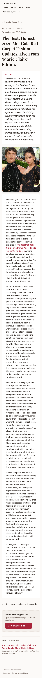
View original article (18, 625)
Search (13, 8)
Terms (27, 8)
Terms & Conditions (20, 673)
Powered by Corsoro (11, 12)
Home (5, 8)
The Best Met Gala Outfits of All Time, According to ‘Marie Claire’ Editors (21, 248)
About (20, 8)
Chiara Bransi (9, 3)
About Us (6, 673)
